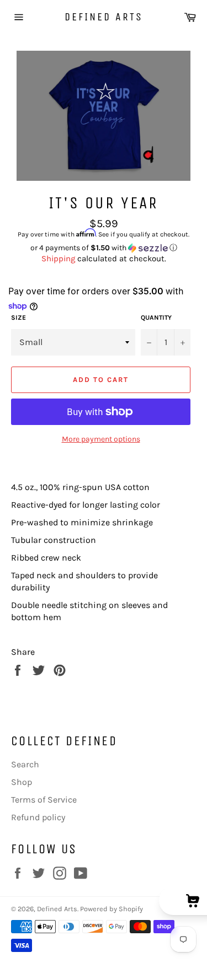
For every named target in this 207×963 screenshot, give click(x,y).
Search (25, 764)
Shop (21, 782)
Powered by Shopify (111, 909)
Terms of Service (44, 799)
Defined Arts (104, 16)
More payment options (101, 439)
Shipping (58, 258)
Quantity (156, 317)
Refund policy (38, 817)
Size (18, 317)
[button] (103, 248)
